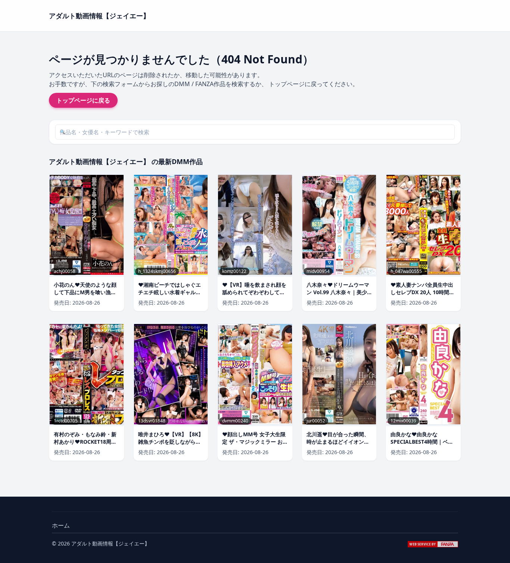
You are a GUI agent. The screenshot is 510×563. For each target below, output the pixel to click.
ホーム (61, 525)
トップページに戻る (83, 100)
